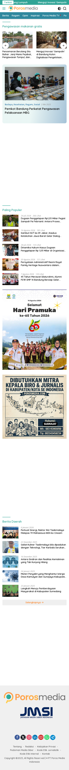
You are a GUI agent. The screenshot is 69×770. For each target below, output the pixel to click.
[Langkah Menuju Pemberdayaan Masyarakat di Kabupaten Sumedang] (10, 591)
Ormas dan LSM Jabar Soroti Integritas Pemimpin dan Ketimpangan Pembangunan (50, 54)
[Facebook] (17, 737)
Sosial (37, 104)
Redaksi (29, 746)
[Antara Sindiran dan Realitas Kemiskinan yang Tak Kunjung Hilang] (10, 562)
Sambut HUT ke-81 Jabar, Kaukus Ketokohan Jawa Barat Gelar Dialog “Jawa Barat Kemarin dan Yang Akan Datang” (41, 234)
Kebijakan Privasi (46, 746)
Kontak (46, 753)
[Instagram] (29, 737)
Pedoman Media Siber (22, 750)
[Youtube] (40, 737)
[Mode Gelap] (59, 8)
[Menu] (4, 8)
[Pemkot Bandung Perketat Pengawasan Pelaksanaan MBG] (34, 83)
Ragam (29, 104)
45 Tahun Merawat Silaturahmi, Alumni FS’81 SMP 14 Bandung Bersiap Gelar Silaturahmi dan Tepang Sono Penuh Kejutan (41, 278)
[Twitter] (23, 737)
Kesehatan (19, 104)
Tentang (17, 746)
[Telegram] (52, 737)
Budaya (9, 104)
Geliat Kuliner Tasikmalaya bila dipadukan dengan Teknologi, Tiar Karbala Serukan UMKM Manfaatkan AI (43, 546)
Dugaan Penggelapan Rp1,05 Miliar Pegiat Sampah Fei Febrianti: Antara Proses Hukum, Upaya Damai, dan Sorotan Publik (43, 220)
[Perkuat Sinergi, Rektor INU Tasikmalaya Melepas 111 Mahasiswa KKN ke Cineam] (10, 532)
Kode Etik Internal (29, 753)
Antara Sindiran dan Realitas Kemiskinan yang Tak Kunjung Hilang (42, 561)
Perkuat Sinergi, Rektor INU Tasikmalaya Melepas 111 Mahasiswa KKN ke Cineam (42, 531)
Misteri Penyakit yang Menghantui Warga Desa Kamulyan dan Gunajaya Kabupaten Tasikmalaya (43, 575)
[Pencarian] (65, 8)
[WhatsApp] (46, 737)
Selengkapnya (33, 602)
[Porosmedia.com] (23, 8)
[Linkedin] (35, 737)
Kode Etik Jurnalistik (48, 750)
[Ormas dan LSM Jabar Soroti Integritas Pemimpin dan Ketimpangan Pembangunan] (51, 39)
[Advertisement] (34, 161)
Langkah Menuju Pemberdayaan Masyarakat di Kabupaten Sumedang (41, 590)
